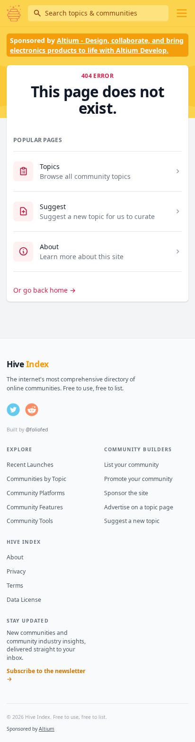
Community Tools (30, 521)
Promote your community (138, 479)
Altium (46, 728)
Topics (50, 166)
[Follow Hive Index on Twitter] (13, 409)
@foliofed (37, 429)
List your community (131, 465)
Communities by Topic (36, 479)
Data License (24, 600)
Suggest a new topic (132, 521)
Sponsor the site (126, 493)
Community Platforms (36, 493)
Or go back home (44, 290)
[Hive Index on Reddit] (31, 409)
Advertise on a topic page (138, 507)
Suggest (53, 206)
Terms (15, 586)
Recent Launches (30, 465)
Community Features (35, 507)
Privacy (16, 571)
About (49, 246)
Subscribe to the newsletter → (46, 675)
